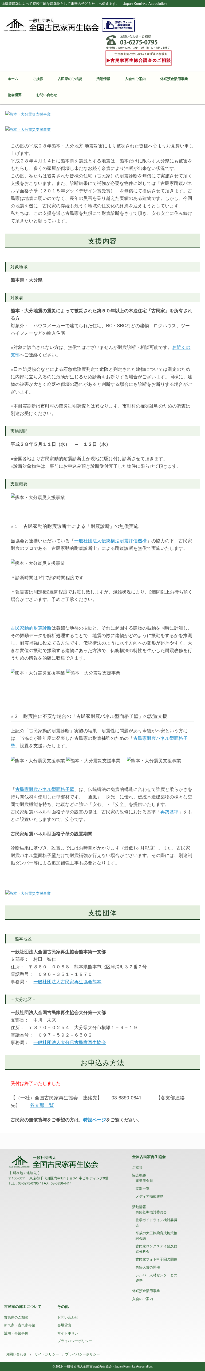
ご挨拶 (38, 78)
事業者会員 (144, 1180)
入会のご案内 (135, 78)
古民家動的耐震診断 (31, 627)
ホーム (13, 78)
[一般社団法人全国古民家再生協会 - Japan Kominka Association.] (69, 24)
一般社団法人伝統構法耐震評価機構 (110, 540)
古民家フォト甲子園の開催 (156, 1259)
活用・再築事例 (16, 1332)
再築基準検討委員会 (151, 1211)
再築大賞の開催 (148, 1267)
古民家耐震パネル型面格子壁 (44, 789)
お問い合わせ (46, 94)
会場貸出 (64, 1324)
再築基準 (169, 811)
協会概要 (15, 94)
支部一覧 (142, 1188)
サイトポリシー (69, 1332)
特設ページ (94, 1119)
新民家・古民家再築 (19, 1324)
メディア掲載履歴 (149, 1196)
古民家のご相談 (70, 78)
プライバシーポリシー (74, 1340)
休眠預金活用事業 (174, 78)
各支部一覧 (42, 1104)
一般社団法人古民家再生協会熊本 (67, 981)
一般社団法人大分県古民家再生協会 (69, 1042)
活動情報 (103, 78)
